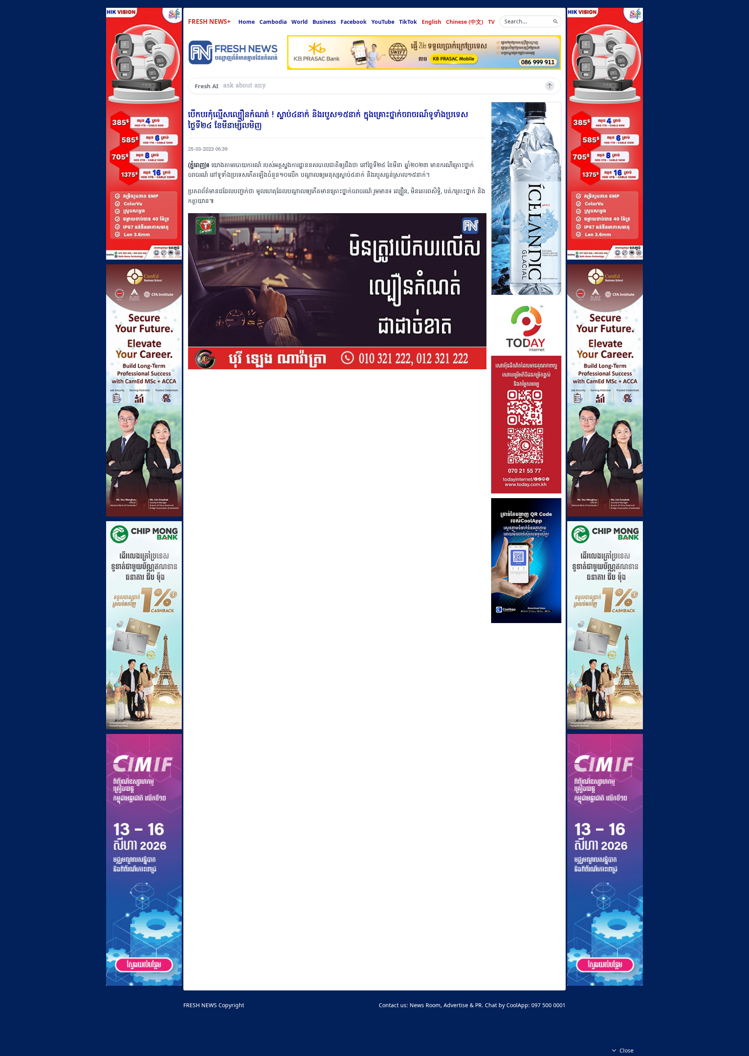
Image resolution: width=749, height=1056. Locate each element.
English (431, 21)
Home (246, 21)
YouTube (382, 21)
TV (491, 21)
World (299, 21)
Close (626, 1050)
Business (324, 21)
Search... (515, 21)
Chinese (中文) (464, 21)
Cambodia (273, 21)
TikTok (408, 21)
